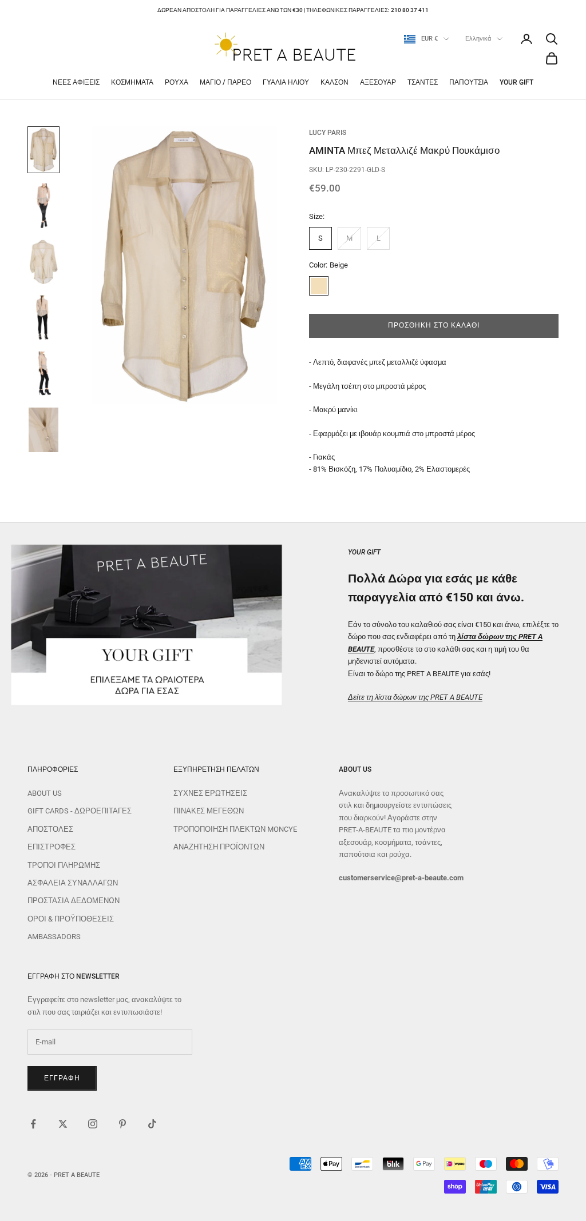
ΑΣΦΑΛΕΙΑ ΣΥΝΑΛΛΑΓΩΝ (72, 883)
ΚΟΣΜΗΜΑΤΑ (132, 82)
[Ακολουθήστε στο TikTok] (152, 1124)
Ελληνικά (478, 38)
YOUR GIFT (516, 82)
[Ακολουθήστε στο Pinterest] (122, 1124)
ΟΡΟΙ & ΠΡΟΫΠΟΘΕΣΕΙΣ (70, 919)
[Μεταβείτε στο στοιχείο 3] (43, 261)
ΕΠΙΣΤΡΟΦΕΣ (51, 847)
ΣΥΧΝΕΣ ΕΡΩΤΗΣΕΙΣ (210, 793)
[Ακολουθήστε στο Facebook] (33, 1124)
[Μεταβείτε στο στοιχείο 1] (43, 149)
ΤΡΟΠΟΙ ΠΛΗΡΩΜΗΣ (63, 865)
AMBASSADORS (54, 936)
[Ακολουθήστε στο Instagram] (92, 1124)
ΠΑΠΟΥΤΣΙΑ (468, 82)
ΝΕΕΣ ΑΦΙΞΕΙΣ (76, 82)
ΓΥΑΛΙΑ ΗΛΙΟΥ (286, 82)
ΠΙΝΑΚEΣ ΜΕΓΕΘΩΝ (208, 811)
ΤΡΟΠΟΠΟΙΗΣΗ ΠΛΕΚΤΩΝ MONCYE (235, 829)
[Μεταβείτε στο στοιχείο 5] (43, 373)
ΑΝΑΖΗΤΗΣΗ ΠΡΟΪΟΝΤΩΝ (218, 847)
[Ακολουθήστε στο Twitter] (63, 1124)
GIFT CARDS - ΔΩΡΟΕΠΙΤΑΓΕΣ (79, 811)
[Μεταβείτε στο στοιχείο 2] (43, 205)
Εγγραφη (62, 1078)
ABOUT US (44, 793)
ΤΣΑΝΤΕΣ (422, 82)
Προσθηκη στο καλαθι (433, 325)
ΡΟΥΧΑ (176, 82)
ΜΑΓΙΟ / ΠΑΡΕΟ (225, 82)
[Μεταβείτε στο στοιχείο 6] (43, 429)
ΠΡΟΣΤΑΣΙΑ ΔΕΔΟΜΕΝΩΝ (73, 900)
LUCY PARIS (327, 133)
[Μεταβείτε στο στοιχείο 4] (43, 317)
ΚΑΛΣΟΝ (334, 82)
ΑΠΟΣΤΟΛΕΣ (50, 829)
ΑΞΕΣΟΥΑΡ (378, 82)
